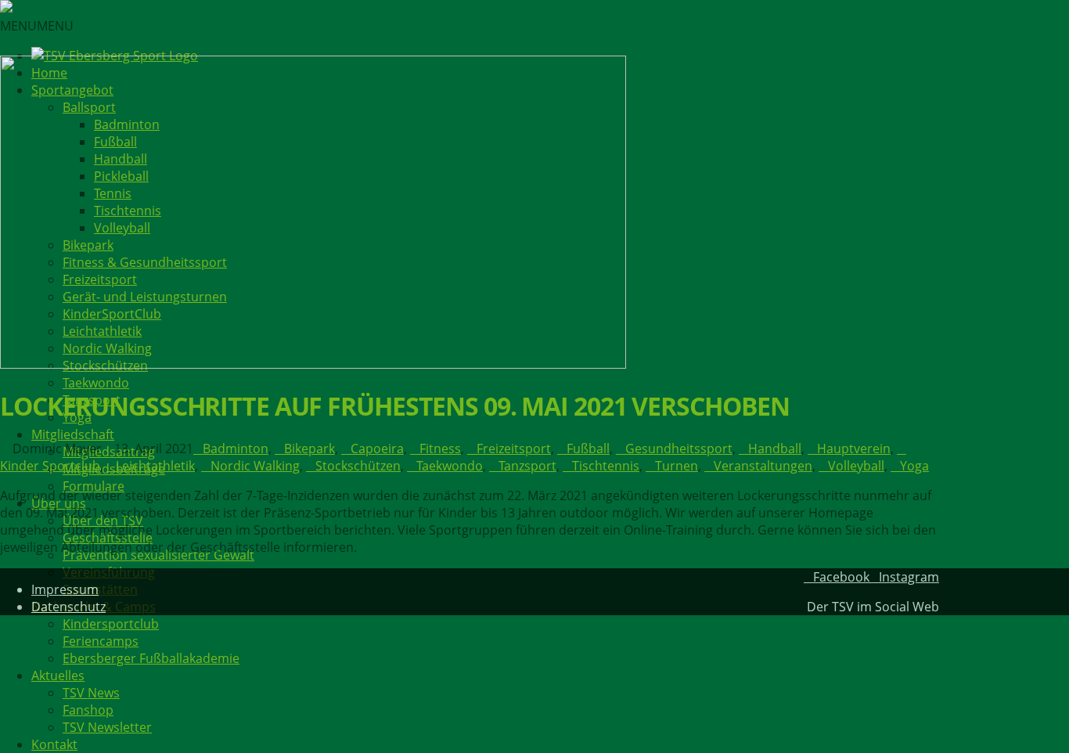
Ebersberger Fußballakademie (151, 658)
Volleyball (856, 465)
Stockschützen (358, 465)
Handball (774, 448)
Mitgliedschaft (72, 434)
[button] (37, 25)
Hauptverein (854, 448)
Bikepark (309, 448)
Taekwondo (96, 382)
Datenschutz (68, 606)
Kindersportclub (111, 623)
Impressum (65, 589)
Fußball (588, 448)
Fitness (440, 448)
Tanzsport (527, 465)
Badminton (235, 448)
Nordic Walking (255, 465)
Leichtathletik (155, 465)
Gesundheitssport (678, 448)
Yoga (914, 465)
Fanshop (88, 710)
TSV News (91, 692)
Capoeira (377, 448)
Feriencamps (101, 641)
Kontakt (54, 744)
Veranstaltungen (763, 465)
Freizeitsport (514, 448)
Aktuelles (58, 675)
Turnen (676, 465)
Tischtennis (605, 465)
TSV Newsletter (107, 727)
